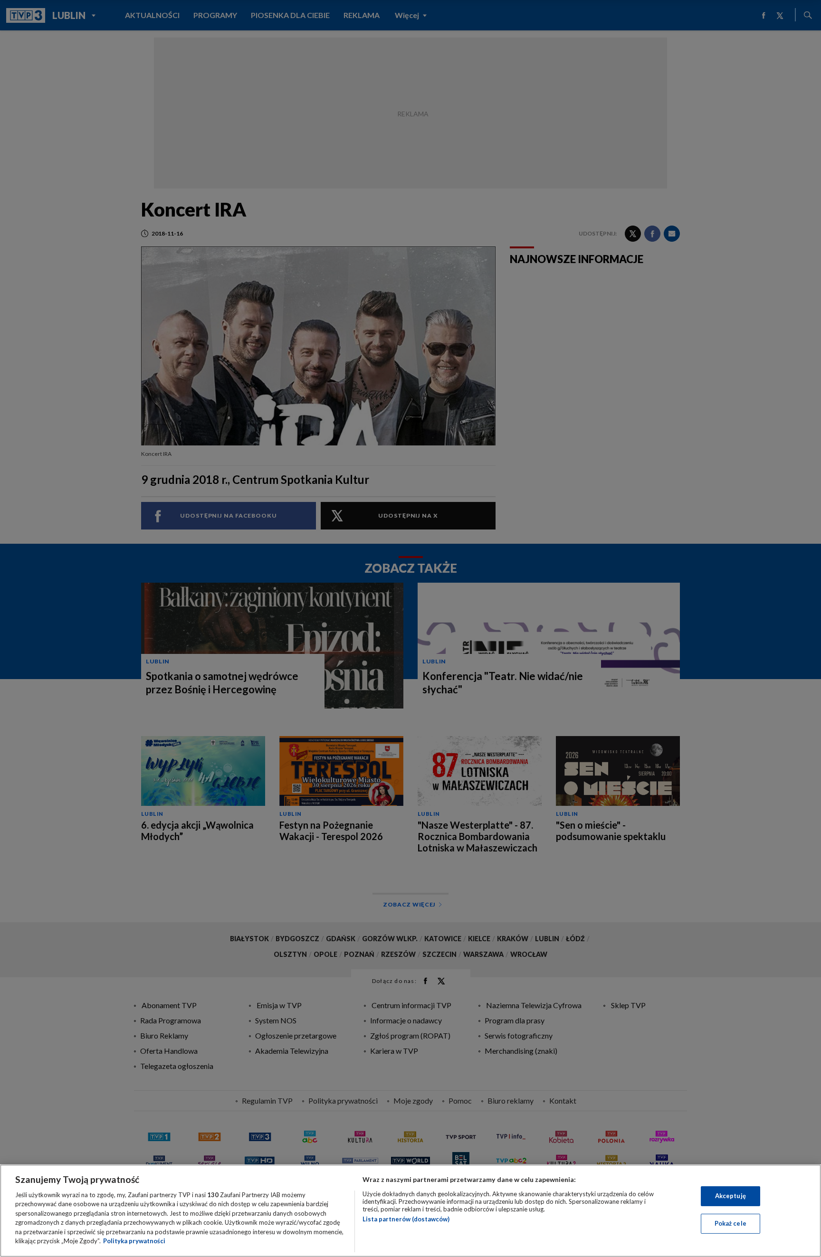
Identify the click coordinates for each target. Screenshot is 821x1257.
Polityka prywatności (134, 1241)
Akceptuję (730, 1196)
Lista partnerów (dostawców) (406, 1219)
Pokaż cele (730, 1223)
